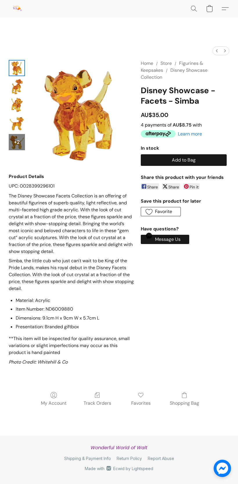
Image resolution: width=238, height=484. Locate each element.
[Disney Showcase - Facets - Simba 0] (17, 68)
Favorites (141, 403)
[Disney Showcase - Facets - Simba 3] (17, 124)
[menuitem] (217, 51)
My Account (53, 403)
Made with (119, 468)
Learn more (190, 134)
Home (147, 63)
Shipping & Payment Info (87, 458)
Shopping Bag (184, 403)
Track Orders (97, 403)
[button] (17, 8)
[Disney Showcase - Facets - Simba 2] (17, 105)
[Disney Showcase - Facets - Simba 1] (17, 86)
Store (166, 63)
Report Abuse (161, 458)
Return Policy (129, 458)
